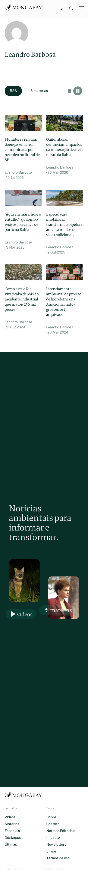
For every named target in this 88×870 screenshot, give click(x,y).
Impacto (53, 838)
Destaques (13, 838)
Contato (52, 824)
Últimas (11, 844)
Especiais (12, 831)
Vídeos (25, 614)
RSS (13, 91)
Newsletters (56, 844)
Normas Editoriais (60, 831)
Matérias (61, 610)
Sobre (51, 817)
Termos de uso (58, 858)
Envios (51, 851)
